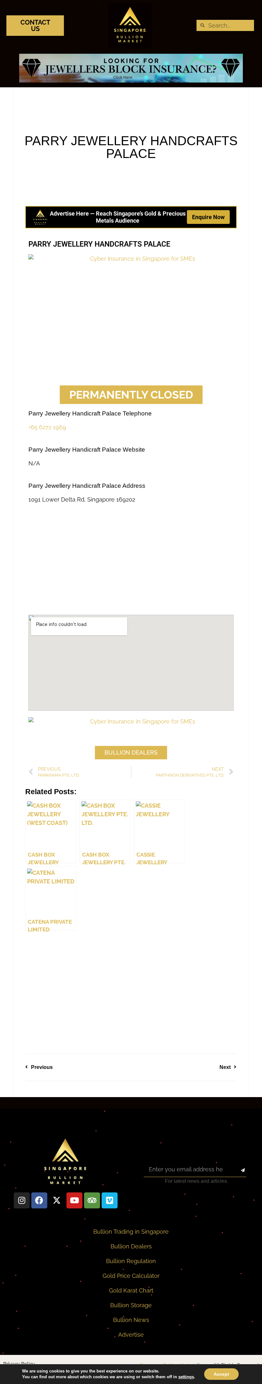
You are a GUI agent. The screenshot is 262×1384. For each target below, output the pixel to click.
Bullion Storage (131, 1305)
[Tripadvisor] (92, 1200)
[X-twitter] (57, 1200)
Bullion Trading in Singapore (131, 1231)
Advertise (131, 1334)
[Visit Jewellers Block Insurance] (131, 80)
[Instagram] (22, 1200)
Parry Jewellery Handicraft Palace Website (86, 449)
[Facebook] (39, 1200)
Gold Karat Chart (131, 1290)
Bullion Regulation (131, 1261)
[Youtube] (74, 1200)
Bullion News (131, 1320)
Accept (221, 1374)
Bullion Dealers (131, 1246)
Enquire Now (208, 217)
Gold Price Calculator (131, 1275)
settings (186, 1376)
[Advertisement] (131, 334)
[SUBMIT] (237, 1170)
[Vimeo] (110, 1200)
